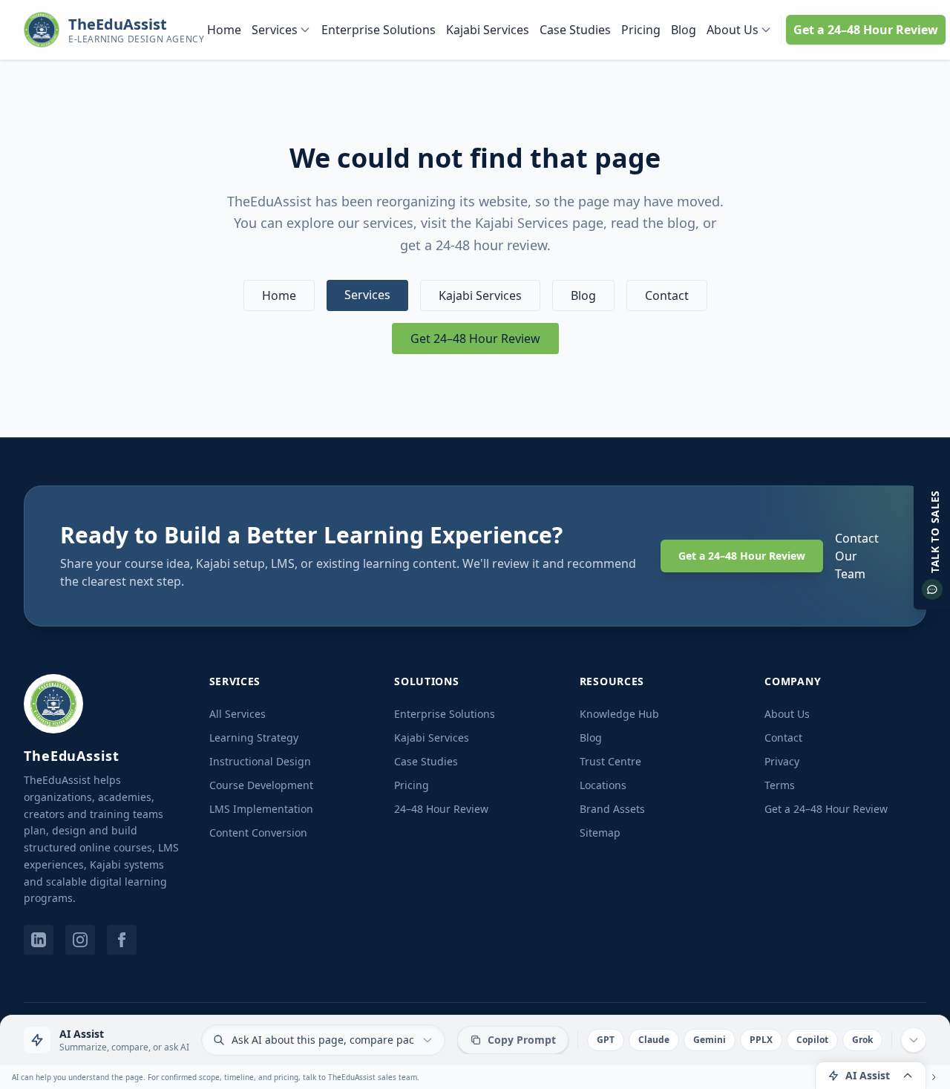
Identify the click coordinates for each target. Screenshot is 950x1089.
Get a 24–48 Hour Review (865, 30)
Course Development (261, 785)
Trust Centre (610, 761)
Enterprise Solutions (378, 30)
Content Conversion (258, 832)
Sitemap (600, 832)
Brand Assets (612, 809)
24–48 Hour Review (441, 809)
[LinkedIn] (38, 940)
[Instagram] (80, 940)
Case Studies (575, 30)
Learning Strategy (253, 737)
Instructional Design (260, 761)
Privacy (781, 761)
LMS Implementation (261, 809)
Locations (603, 785)
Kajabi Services (487, 30)
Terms (779, 785)
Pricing (641, 30)
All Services (237, 714)
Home (224, 30)
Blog (683, 30)
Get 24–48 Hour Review (475, 338)
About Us (733, 30)
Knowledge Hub (619, 714)
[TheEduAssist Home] (53, 703)
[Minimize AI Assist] (913, 1040)
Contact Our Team (857, 556)
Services (275, 30)
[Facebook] (122, 940)
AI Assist (867, 1075)
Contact (667, 295)
